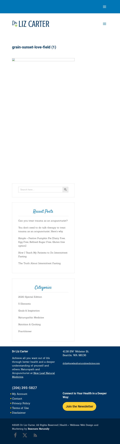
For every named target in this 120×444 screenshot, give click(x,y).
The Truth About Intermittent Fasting (39, 263)
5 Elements (24, 303)
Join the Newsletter (79, 406)
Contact (17, 398)
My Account (19, 394)
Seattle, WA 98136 (74, 355)
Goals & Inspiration (29, 310)
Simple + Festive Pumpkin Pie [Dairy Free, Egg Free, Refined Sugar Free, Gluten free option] (41, 242)
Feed (34, 436)
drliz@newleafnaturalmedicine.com (81, 363)
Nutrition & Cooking (29, 324)
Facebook (13, 436)
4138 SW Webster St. (76, 351)
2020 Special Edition (30, 296)
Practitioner (25, 331)
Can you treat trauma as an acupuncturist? (43, 220)
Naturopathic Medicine (31, 317)
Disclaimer (19, 413)
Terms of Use (20, 408)
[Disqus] (60, 139)
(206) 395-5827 (24, 388)
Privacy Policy (21, 403)
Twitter (24, 436)
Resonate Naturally (38, 428)
